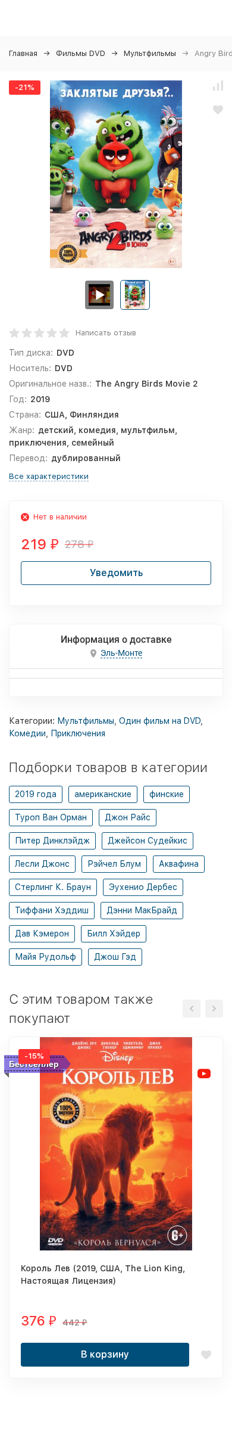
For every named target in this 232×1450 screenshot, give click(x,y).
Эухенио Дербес (143, 887)
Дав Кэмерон (42, 933)
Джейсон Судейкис (147, 840)
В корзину (105, 1354)
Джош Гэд (115, 957)
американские (102, 794)
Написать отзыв (106, 332)
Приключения (78, 733)
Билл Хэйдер (113, 933)
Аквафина (179, 864)
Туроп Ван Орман (51, 817)
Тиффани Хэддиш (52, 910)
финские (166, 794)
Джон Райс (128, 817)
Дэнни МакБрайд (141, 910)
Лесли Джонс (42, 864)
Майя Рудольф (45, 957)
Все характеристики (49, 476)
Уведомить (116, 572)
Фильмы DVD (80, 53)
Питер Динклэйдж (52, 840)
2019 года (36, 794)
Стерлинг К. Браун (53, 887)
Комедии (27, 733)
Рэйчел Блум (114, 864)
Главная (23, 53)
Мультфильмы (150, 53)
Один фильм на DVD (159, 721)
